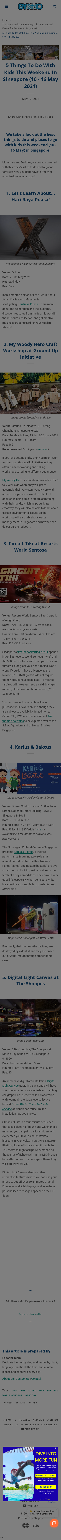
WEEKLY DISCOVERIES (46, 1475)
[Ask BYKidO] (54, 1523)
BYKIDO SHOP (46, 1487)
